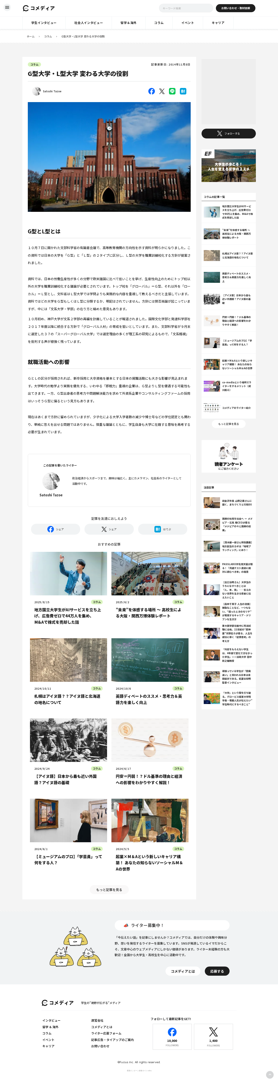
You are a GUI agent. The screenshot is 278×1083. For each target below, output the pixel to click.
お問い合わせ (100, 1046)
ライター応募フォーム (106, 1033)
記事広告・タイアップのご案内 (112, 1040)
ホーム (31, 36)
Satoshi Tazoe (52, 91)
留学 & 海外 (50, 1027)
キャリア (48, 1046)
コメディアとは (101, 1027)
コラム (48, 36)
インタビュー (51, 1020)
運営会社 (97, 1020)
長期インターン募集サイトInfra (139, 1071)
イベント (48, 1040)
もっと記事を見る (109, 889)
